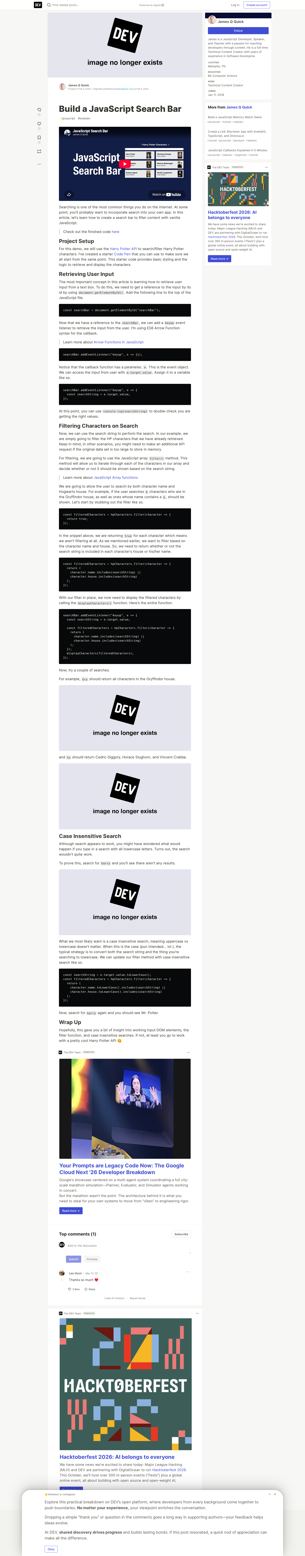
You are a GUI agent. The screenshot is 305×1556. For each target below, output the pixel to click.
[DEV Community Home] (38, 4)
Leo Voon (75, 1273)
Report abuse (137, 1298)
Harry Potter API (123, 249)
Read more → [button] (71, 1210)
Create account (256, 5)
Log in (235, 5)
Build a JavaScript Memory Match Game (234, 119)
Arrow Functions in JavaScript (118, 342)
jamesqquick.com (124, 89)
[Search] (48, 5)
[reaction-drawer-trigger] (39, 111)
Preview (92, 1259)
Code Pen (122, 254)
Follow (238, 30)
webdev (84, 118)
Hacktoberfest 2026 (169, 1470)
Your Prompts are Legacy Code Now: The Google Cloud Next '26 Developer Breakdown (121, 1168)
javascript (67, 118)
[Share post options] (39, 164)
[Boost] (39, 151)
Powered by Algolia (150, 5)
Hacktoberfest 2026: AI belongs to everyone (117, 1457)
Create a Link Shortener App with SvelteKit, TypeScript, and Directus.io (236, 136)
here (115, 232)
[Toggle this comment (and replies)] (62, 1279)
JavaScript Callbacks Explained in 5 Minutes (237, 152)
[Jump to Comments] (39, 125)
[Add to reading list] (39, 139)
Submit (73, 1259)
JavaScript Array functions (116, 477)
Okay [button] (51, 1549)
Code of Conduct (114, 1298)
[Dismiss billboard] (275, 1494)
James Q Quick (78, 85)
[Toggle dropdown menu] (188, 1052)
